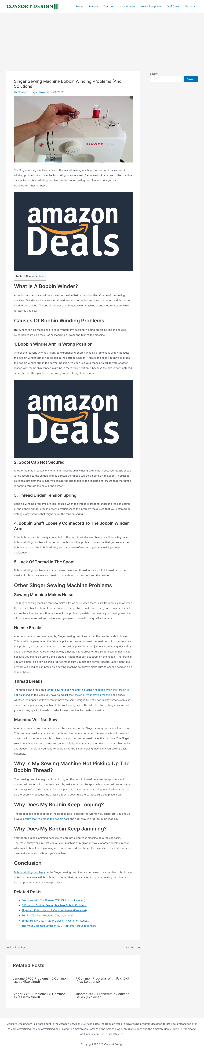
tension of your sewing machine (92, 694)
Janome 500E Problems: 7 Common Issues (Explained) (102, 995)
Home (79, 6)
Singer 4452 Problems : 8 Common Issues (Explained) (39, 995)
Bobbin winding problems (29, 872)
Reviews (93, 6)
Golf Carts (173, 6)
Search (154, 73)
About (188, 6)
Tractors (108, 6)
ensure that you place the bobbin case (46, 818)
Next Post (132, 947)
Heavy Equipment (151, 6)
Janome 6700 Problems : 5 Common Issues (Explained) (40, 980)
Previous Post (16, 947)
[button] (193, 6)
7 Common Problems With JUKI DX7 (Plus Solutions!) (102, 980)
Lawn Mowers (127, 6)
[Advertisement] (102, 37)
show (41, 276)
